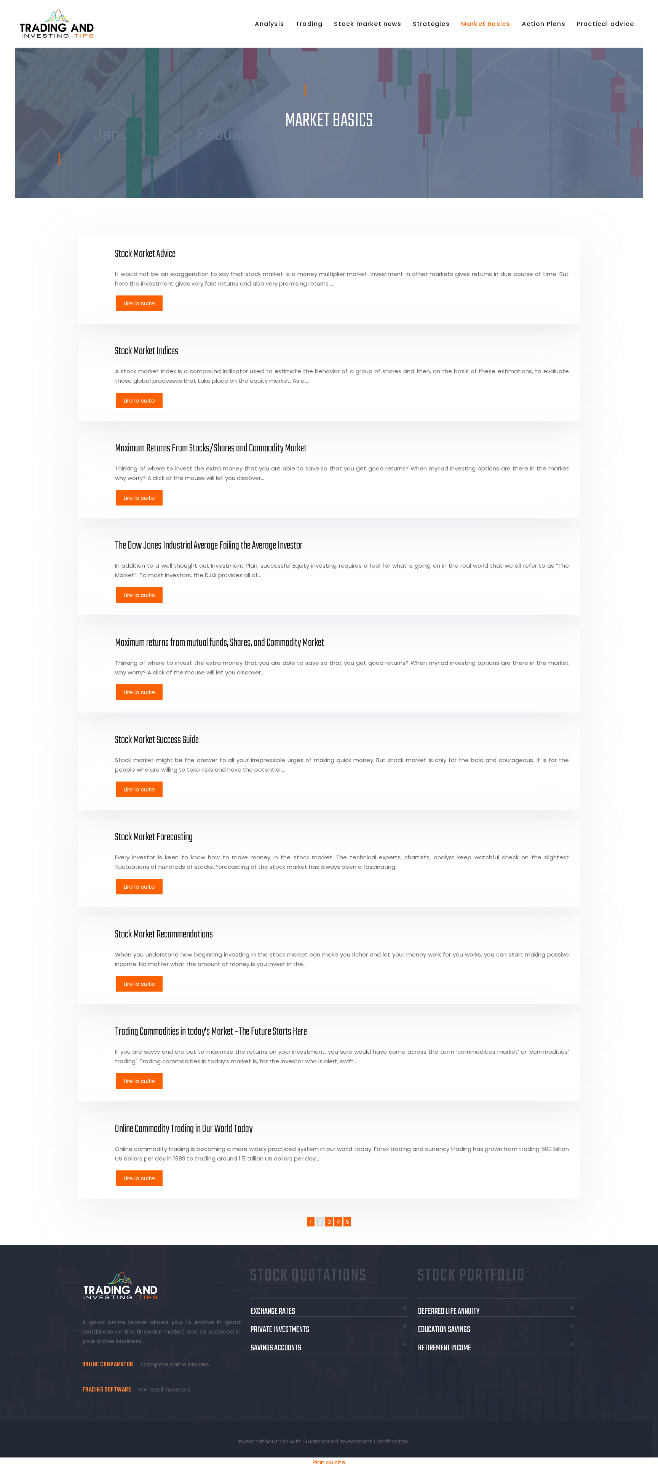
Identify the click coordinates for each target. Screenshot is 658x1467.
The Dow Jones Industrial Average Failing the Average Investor (209, 546)
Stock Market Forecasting (154, 837)
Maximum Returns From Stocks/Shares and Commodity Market (211, 448)
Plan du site (329, 1462)
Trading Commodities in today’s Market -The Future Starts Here (211, 1032)
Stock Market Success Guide (157, 740)
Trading (309, 23)
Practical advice (605, 23)
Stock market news (367, 23)
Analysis (269, 23)
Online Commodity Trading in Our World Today (183, 1129)
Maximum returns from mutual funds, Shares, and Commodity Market (219, 643)
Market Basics (486, 23)
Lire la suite (139, 303)
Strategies (431, 23)
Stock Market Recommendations (164, 934)
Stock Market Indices (146, 351)
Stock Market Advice (145, 254)
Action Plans (543, 23)
